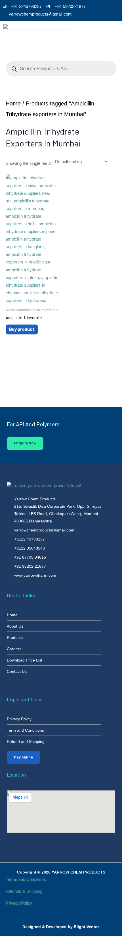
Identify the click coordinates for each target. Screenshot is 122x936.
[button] (97, 32)
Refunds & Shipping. (24, 891)
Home (13, 103)
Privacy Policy (19, 903)
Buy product (22, 329)
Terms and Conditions (26, 879)
